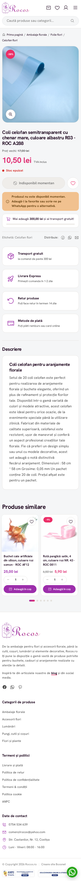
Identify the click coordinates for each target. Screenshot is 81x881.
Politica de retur (13, 772)
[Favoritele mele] (57, 7)
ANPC (6, 801)
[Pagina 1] (32, 601)
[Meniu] (75, 7)
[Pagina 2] (37, 601)
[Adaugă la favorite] (73, 183)
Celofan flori (9, 40)
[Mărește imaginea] (10, 114)
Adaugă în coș (22, 589)
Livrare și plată (12, 765)
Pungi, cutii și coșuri (15, 734)
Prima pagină (15, 35)
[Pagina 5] (48, 601)
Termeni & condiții (14, 787)
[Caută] (72, 21)
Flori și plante (11, 741)
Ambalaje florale (37, 35)
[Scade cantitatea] (8, 579)
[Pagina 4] (44, 601)
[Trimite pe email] (77, 237)
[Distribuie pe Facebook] (63, 237)
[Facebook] (4, 687)
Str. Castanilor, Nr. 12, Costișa (29, 839)
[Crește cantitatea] (23, 579)
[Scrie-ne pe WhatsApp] (72, 872)
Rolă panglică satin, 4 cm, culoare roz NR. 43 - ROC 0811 (59, 560)
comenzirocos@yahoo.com (27, 832)
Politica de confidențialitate (21, 780)
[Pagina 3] (41, 601)
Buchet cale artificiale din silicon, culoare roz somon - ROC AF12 (18, 560)
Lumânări (8, 726)
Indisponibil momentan (36, 183)
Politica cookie (12, 794)
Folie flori (56, 35)
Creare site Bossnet (53, 864)
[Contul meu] (65, 7)
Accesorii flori (11, 719)
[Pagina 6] (51, 601)
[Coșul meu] (48, 7)
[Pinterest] (20, 687)
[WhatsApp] (12, 687)
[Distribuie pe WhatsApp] (70, 237)
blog (54, 673)
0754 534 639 (18, 824)
